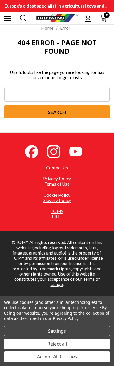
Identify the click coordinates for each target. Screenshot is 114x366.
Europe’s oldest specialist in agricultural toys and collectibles (57, 5)
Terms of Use (57, 184)
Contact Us (57, 167)
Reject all (57, 344)
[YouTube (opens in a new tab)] (78, 151)
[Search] (23, 18)
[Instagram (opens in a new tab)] (57, 151)
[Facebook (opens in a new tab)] (35, 151)
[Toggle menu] (7, 18)
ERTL (57, 216)
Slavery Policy (57, 200)
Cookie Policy (57, 195)
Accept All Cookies (57, 356)
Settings (57, 331)
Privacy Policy (57, 178)
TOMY (57, 211)
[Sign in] (88, 18)
